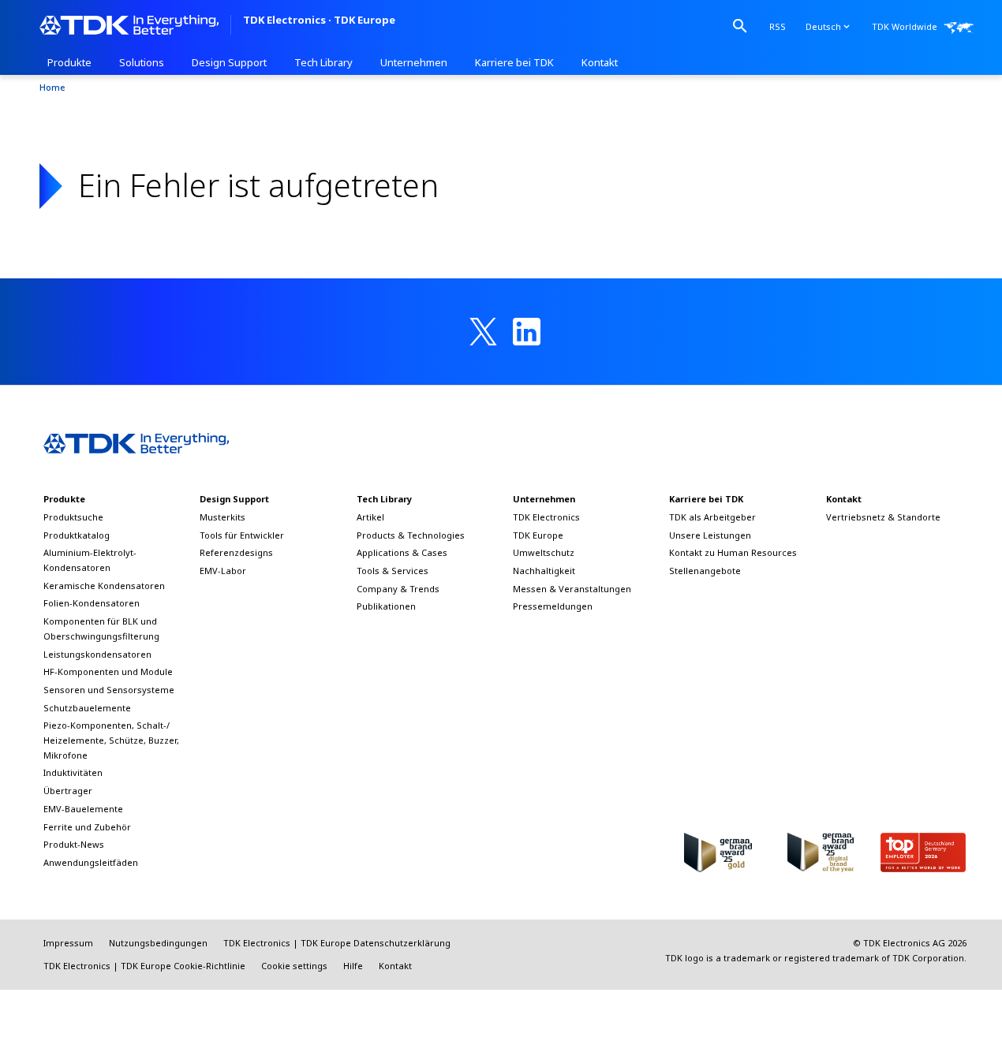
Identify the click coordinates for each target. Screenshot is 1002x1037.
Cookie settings (294, 966)
